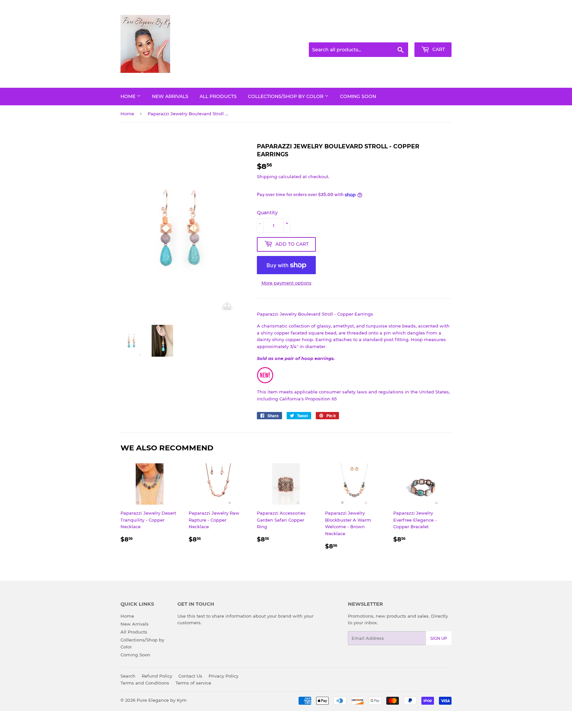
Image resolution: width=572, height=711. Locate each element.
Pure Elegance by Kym (162, 700)
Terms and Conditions (144, 683)
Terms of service (193, 683)
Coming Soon (358, 96)
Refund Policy (157, 676)
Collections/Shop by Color (286, 96)
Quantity (267, 213)
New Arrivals (170, 96)
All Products (218, 96)
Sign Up (438, 638)
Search (127, 676)
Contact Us (190, 676)
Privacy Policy (223, 676)
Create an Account (433, 34)
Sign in (399, 34)
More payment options (286, 282)
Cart (438, 49)
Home (128, 96)
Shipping (267, 176)
